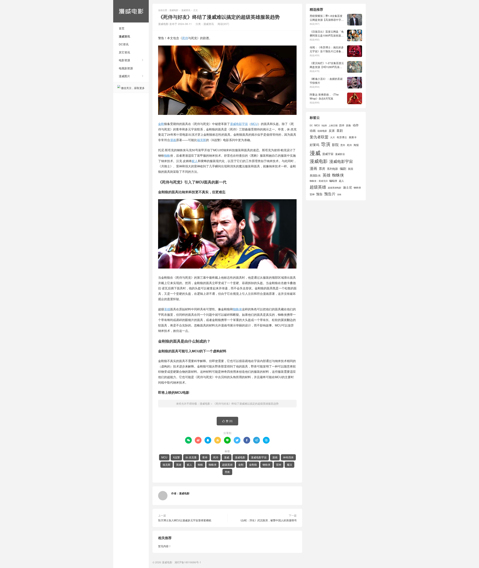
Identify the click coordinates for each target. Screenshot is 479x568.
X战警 (176, 457)
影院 (335, 144)
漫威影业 (340, 154)
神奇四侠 (288, 457)
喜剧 (339, 130)
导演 (325, 144)
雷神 (278, 464)
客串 (205, 457)
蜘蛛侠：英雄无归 (319, 180)
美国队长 (315, 175)
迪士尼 (347, 187)
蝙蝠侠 (333, 181)
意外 (342, 145)
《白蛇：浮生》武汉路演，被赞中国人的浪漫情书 (268, 520)
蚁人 (195, 161)
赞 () (227, 421)
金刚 (161, 124)
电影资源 (124, 60)
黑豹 (227, 472)
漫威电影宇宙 (239, 124)
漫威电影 (131, 11)
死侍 (185, 38)
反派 (332, 130)
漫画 (173, 140)
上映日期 (333, 125)
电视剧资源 (126, 68)
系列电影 (332, 168)
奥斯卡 (353, 137)
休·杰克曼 (191, 457)
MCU (254, 124)
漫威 (226, 457)
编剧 (343, 168)
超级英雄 (227, 464)
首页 (121, 28)
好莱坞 (314, 144)
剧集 (348, 125)
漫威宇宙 (327, 154)
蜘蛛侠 (237, 309)
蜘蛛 (167, 155)
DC (311, 125)
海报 (356, 145)
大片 (332, 137)
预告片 (329, 193)
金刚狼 (253, 464)
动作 (356, 125)
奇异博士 (342, 137)
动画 (313, 130)
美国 (350, 169)
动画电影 (322, 130)
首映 (339, 194)
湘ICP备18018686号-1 (188, 562)
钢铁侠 (266, 464)
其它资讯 (124, 52)
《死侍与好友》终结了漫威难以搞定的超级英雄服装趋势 (246, 403)
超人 (341, 181)
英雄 (167, 309)
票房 (322, 168)
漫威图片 (124, 76)
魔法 (289, 464)
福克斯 (201, 140)
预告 (319, 194)
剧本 (341, 125)
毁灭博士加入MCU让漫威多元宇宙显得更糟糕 (184, 520)
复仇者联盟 (319, 136)
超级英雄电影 (334, 187)
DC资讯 (124, 44)
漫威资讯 (124, 36)
